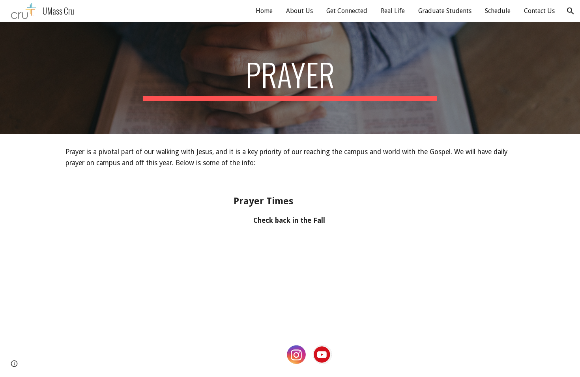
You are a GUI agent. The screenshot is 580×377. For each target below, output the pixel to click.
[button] (570, 11)
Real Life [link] (393, 11)
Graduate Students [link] (444, 11)
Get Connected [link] (346, 11)
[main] (290, 78)
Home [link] (264, 11)
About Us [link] (299, 11)
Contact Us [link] (539, 11)
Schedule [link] (498, 11)
